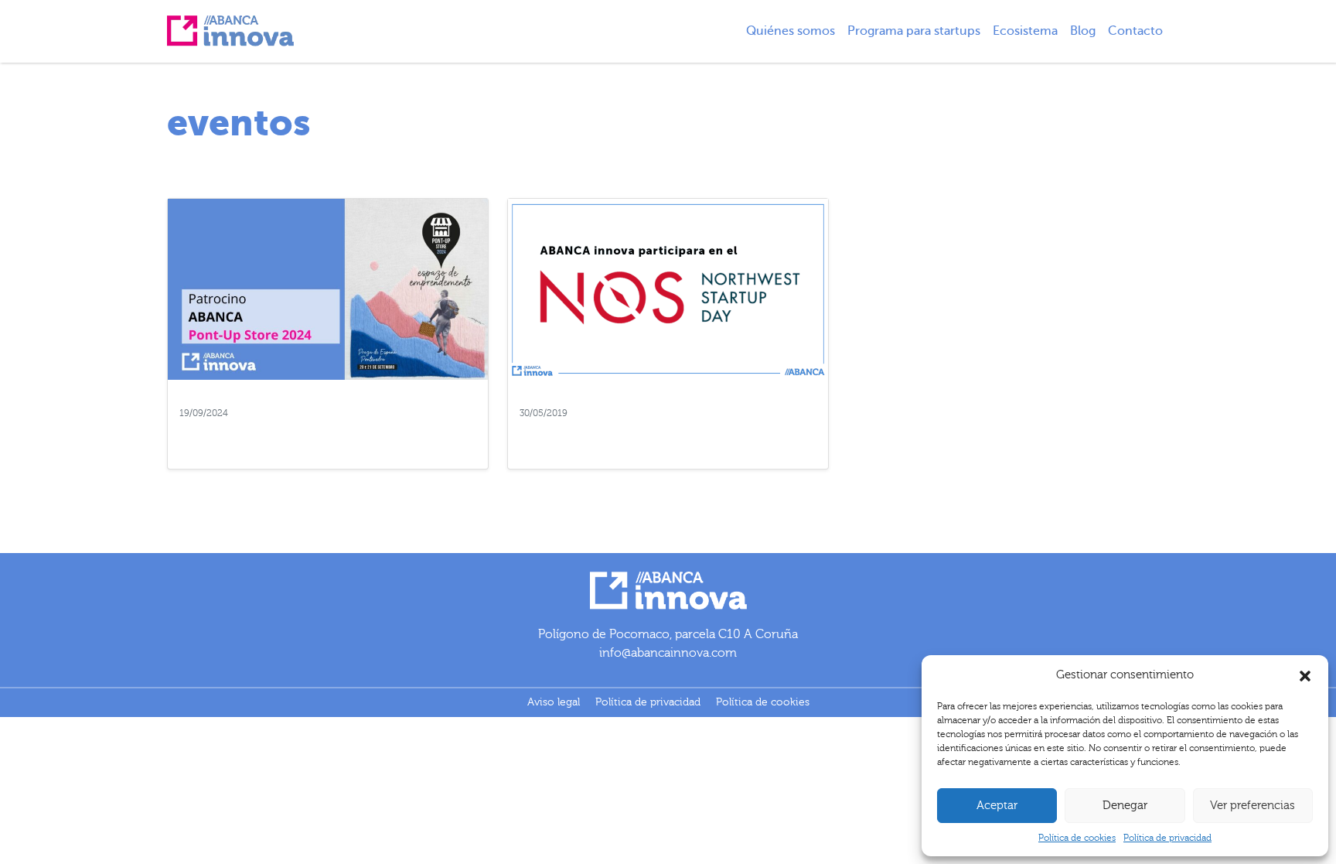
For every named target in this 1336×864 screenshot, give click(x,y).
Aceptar (996, 805)
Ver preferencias (1252, 805)
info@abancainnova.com (668, 653)
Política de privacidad (1167, 837)
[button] (1305, 675)
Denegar (1125, 805)
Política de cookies (1077, 837)
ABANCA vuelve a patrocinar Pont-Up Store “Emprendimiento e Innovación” (305, 436)
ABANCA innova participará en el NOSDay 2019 (656, 428)
